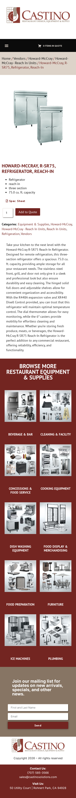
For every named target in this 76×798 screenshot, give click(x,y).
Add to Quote (28, 212)
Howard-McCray (40, 58)
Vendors (19, 58)
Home (6, 58)
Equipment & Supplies (33, 224)
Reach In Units (56, 229)
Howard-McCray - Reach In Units (35, 60)
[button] (6, 45)
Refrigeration (11, 234)
